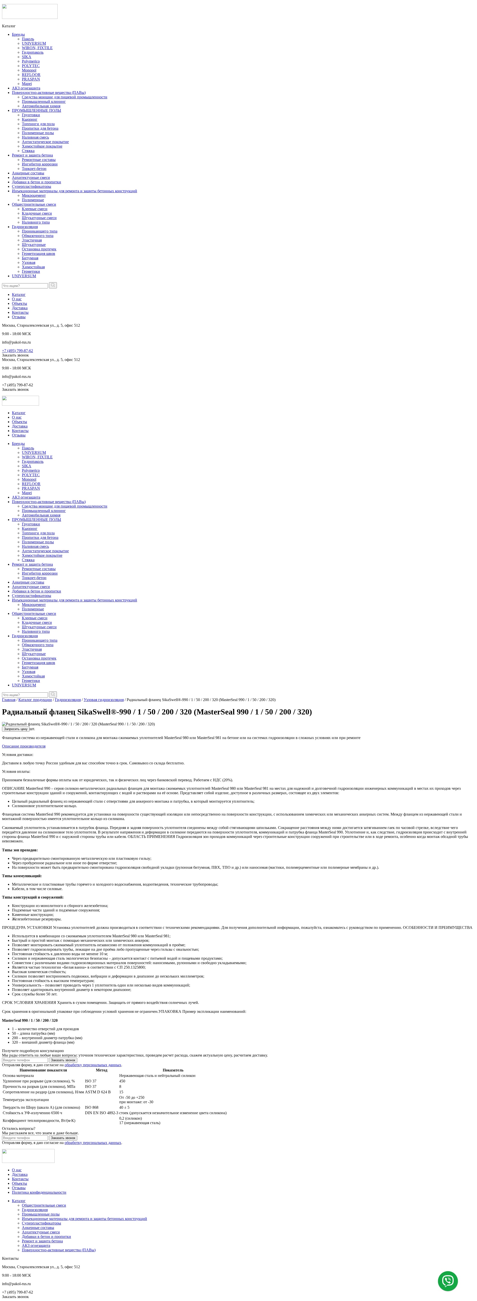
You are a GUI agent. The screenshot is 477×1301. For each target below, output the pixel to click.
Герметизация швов (38, 253)
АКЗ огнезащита (26, 88)
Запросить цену (16, 729)
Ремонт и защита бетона (32, 155)
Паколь (28, 39)
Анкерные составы (28, 173)
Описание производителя (23, 746)
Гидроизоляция (25, 227)
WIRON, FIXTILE (37, 48)
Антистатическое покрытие (45, 142)
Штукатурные (34, 244)
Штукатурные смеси (39, 218)
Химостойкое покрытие (42, 146)
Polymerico (31, 61)
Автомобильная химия (41, 106)
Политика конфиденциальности (39, 1192)
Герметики (31, 271)
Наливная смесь (35, 137)
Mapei (27, 83)
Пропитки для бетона (40, 128)
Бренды (18, 34)
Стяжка (28, 151)
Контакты (20, 312)
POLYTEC (31, 66)
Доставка (20, 308)
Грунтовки (31, 115)
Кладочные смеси (37, 213)
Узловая (28, 262)
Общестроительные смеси (34, 204)
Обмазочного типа (37, 236)
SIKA (26, 57)
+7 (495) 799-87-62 (17, 351)
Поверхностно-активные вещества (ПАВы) (49, 92)
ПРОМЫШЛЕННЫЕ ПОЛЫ (36, 110)
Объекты (19, 303)
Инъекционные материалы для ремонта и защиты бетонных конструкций (74, 191)
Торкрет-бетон (34, 168)
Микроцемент (34, 195)
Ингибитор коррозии (40, 164)
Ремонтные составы (39, 160)
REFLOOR (31, 75)
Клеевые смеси (34, 209)
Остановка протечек (39, 249)
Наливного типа (36, 222)
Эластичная (32, 240)
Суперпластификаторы (31, 186)
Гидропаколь (32, 52)
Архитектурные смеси (31, 177)
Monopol (29, 70)
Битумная (30, 258)
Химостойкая (33, 267)
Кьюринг (30, 119)
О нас (17, 299)
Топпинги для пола (38, 124)
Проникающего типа (39, 231)
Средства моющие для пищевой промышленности (64, 97)
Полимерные (33, 200)
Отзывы (19, 317)
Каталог (19, 294)
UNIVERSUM (34, 43)
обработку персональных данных (93, 1065)
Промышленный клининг (44, 101)
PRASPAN (31, 79)
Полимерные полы (38, 133)
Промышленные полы (41, 1214)
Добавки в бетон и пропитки (36, 182)
